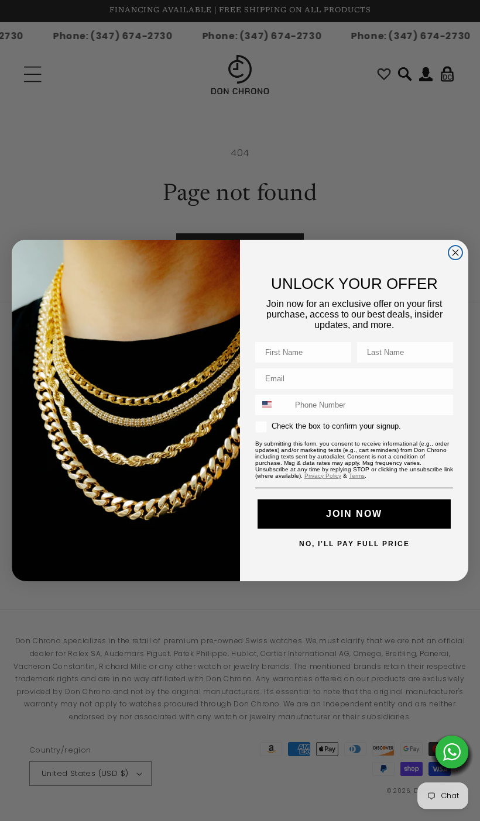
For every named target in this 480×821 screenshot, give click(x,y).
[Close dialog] (455, 253)
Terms (357, 475)
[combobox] (272, 405)
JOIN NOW (354, 514)
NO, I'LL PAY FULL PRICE (354, 543)
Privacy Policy (322, 475)
